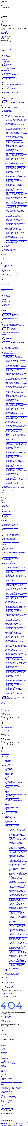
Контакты (3, 254)
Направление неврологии (9, 89)
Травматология (7, 64)
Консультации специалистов (10, 107)
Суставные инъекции (8, 75)
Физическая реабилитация (9, 114)
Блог (2, 253)
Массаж (5, 79)
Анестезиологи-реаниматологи (11, 92)
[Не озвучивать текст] (1, 24)
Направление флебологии (9, 88)
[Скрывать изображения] (1, 19)
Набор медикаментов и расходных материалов (14, 247)
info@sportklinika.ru (5, 36)
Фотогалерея (6, 56)
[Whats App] (4, 258)
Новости (5, 54)
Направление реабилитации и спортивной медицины (14, 1088)
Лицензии (5, 55)
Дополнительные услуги (9, 250)
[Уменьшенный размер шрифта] (1, 2)
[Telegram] (3, 256)
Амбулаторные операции (9, 115)
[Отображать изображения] (1, 17)
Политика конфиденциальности (8, 1112)
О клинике (3, 1066)
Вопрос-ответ (6, 101)
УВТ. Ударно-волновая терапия (11, 74)
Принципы (6, 52)
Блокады (5, 246)
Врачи (2, 82)
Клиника (3, 50)
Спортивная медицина (9, 68)
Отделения (4, 59)
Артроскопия (6, 61)
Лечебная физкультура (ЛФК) (10, 78)
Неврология (6, 66)
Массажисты (6, 91)
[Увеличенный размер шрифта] (2, 5)
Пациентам (4, 95)
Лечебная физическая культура (10, 108)
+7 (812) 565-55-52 (7, 31)
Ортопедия (6, 63)
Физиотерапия (7, 73)
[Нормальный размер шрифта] (2, 4)
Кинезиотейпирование (9, 77)
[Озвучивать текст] (1, 22)
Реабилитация (6, 65)
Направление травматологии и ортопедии (13, 84)
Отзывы (5, 100)
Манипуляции (5, 70)
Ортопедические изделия (9, 249)
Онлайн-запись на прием (7, 49)
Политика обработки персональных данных (14, 102)
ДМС (4, 97)
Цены (2, 105)
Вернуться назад (5, 1014)
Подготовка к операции (9, 98)
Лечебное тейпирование (9, 111)
